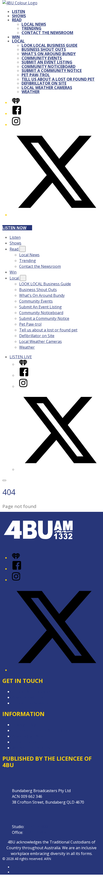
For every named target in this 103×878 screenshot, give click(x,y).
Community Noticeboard (48, 66)
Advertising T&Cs (27, 736)
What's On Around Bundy (49, 53)
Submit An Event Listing (47, 62)
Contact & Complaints (31, 691)
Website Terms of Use (32, 747)
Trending (31, 28)
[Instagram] (16, 124)
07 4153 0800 (35, 832)
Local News (34, 24)
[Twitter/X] (56, 214)
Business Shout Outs (44, 49)
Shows (19, 15)
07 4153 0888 (37, 826)
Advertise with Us (27, 697)
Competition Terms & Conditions (41, 730)
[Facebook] (17, 113)
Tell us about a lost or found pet (58, 79)
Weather (31, 91)
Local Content (24, 742)
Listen (18, 11)
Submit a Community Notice (52, 70)
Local (18, 41)
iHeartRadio (21, 872)
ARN (15, 867)
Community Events (42, 58)
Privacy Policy (24, 724)
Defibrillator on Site (44, 83)
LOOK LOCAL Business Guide (49, 45)
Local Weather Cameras (47, 87)
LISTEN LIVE (21, 356)
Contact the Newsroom (47, 32)
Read (17, 20)
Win (16, 37)
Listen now (14, 227)
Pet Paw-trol (36, 75)
